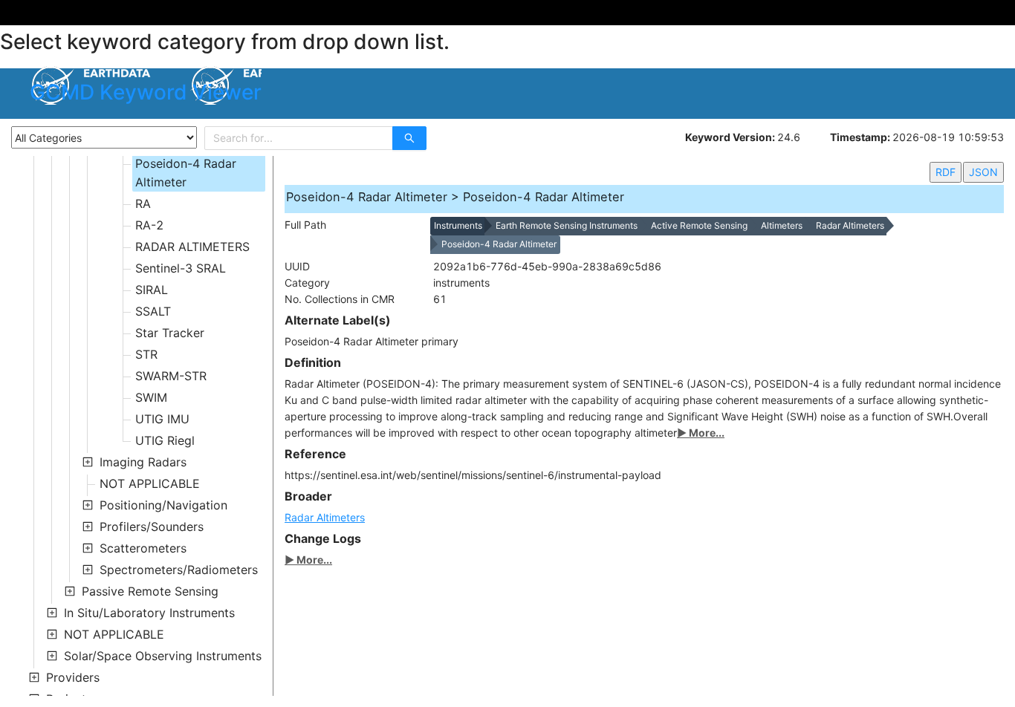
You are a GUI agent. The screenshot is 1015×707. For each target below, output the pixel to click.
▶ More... (700, 432)
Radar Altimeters (325, 517)
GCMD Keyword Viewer (146, 92)
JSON (983, 172)
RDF (945, 172)
